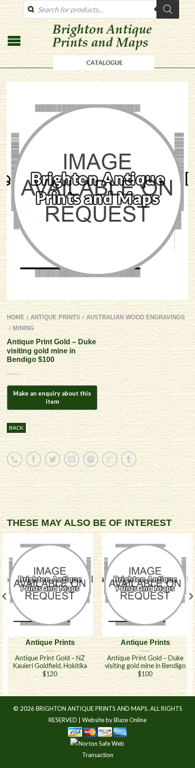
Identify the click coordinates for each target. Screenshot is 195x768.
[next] (190, 614)
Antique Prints (55, 317)
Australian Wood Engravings (135, 317)
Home (15, 317)
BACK (16, 427)
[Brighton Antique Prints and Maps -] (101, 72)
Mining (23, 328)
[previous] (4, 614)
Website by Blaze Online (114, 719)
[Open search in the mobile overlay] (101, 9)
